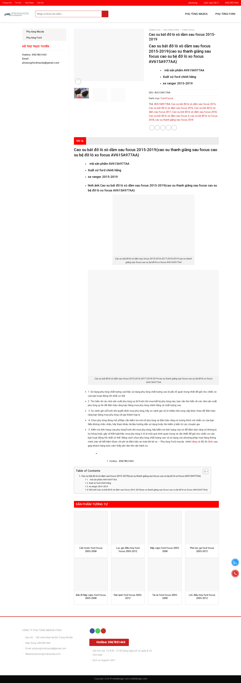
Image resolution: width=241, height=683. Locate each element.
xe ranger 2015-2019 (98, 486)
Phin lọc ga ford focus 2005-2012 (202, 549)
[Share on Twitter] (157, 127)
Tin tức (18, 3)
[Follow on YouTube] (103, 631)
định (210, 441)
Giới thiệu (29, 3)
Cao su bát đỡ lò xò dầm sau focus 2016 (171, 108)
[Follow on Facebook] (92, 631)
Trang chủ (7, 3)
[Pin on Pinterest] (168, 127)
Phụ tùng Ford (225, 13)
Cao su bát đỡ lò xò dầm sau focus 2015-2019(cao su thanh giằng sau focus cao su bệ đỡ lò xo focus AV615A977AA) (141, 476)
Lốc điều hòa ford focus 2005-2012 (202, 597)
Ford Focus (188, 30)
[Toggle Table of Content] (204, 471)
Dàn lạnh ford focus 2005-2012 (128, 597)
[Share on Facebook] (151, 127)
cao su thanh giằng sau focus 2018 (174, 119)
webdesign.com (139, 678)
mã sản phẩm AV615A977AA (103, 479)
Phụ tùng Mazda (196, 13)
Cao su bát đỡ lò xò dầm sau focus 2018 (194, 111)
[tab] (80, 141)
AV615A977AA (162, 104)
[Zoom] (78, 81)
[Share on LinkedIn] (174, 127)
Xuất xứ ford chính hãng (100, 483)
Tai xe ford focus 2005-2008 (165, 597)
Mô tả (80, 140)
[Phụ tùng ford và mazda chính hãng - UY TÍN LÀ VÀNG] (16, 14)
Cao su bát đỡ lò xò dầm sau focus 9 (169, 115)
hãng (194, 441)
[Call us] (97, 631)
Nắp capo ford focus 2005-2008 (165, 549)
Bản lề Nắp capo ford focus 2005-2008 (91, 597)
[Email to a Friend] (162, 127)
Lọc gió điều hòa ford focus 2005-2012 (128, 549)
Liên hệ (40, 3)
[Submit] (105, 14)
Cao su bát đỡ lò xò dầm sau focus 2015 (193, 104)
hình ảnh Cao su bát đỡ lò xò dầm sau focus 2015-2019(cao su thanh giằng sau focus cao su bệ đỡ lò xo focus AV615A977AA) (148, 490)
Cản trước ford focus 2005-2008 (90, 549)
